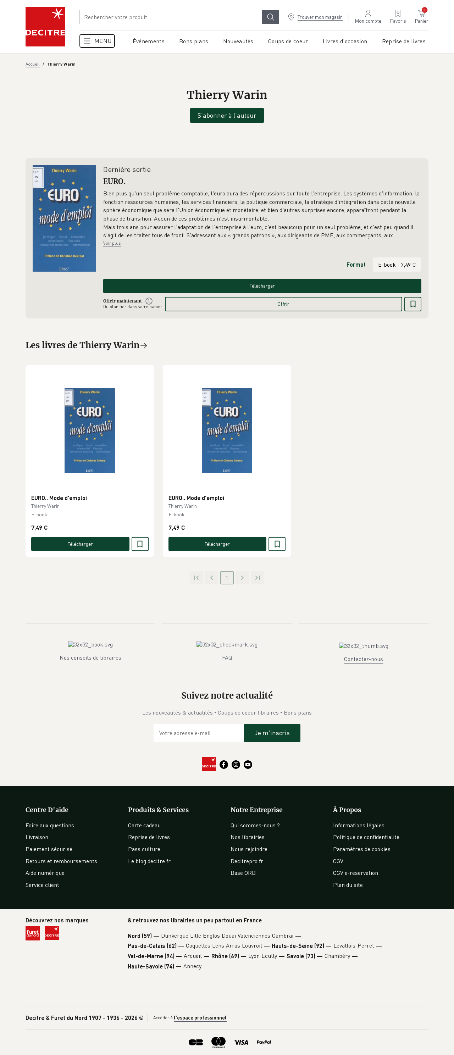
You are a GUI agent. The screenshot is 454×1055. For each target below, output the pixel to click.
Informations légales (358, 825)
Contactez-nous (363, 658)
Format (356, 264)
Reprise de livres (149, 836)
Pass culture (144, 849)
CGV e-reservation (355, 872)
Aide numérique (45, 872)
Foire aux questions (50, 825)
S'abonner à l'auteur (227, 115)
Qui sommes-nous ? (255, 825)
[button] (262, 214)
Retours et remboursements (61, 861)
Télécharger (262, 286)
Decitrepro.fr (247, 861)
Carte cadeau (144, 825)
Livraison (37, 836)
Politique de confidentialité (366, 836)
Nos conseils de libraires (90, 657)
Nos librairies (248, 836)
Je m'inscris (272, 733)
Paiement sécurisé (49, 849)
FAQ (227, 657)
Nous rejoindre (249, 849)
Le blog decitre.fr (149, 861)
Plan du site (348, 884)
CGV (338, 861)
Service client (42, 884)
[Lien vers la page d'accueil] (45, 26)
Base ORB (243, 872)
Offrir (283, 304)
